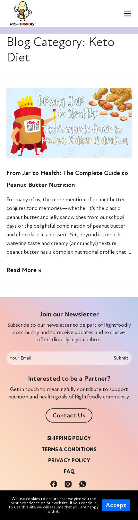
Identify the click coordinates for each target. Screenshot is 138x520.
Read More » (23, 270)
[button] (69, 415)
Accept (116, 505)
